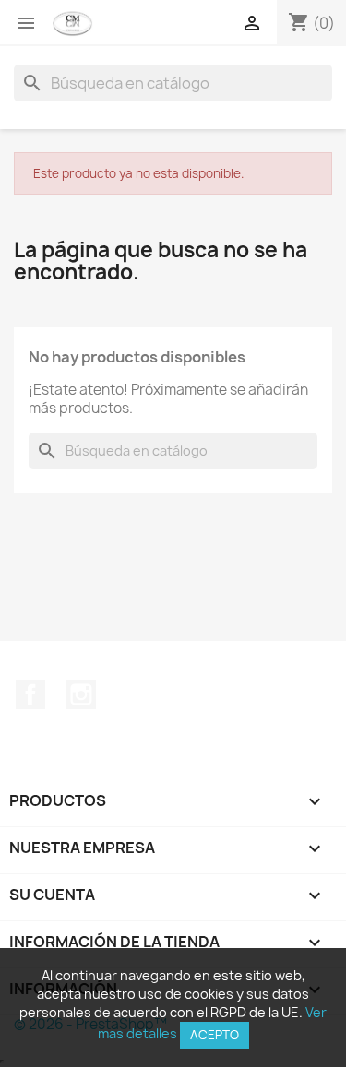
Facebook (30, 694)
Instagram (81, 694)
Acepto (214, 1034)
